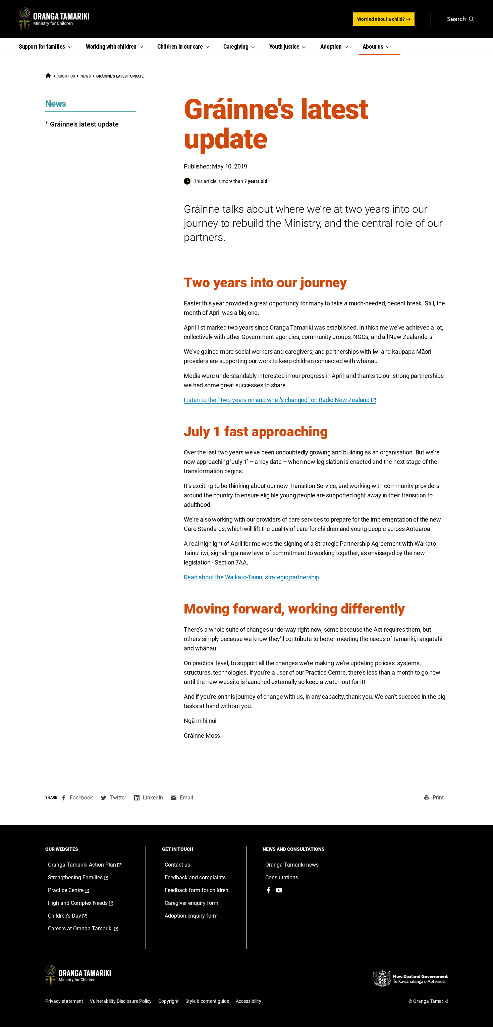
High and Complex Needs (87, 903)
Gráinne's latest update (84, 124)
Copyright (168, 1001)
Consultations (281, 877)
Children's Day (74, 916)
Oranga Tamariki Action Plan (90, 865)
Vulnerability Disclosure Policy (121, 1001)
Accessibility (248, 1001)
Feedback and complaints (195, 877)
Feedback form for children (196, 890)
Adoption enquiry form (191, 916)
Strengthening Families (85, 877)
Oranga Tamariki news (292, 865)
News (85, 76)
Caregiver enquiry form (191, 903)
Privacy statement (64, 1001)
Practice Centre (75, 890)
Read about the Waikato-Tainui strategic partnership (251, 577)
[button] (48, 46)
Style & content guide (207, 1001)
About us (66, 76)
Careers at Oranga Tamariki (90, 928)
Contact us (177, 865)
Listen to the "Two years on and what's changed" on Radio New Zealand (277, 399)
